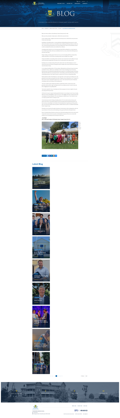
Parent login (74, 405)
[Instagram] (83, 410)
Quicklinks (83, 1)
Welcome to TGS (60, 3)
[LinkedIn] (85, 410)
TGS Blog (59, 28)
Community (85, 3)
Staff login (85, 405)
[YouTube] (86, 410)
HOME (43, 28)
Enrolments (77, 3)
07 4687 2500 (35, 412)
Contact (79, 1)
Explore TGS (69, 3)
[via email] (54, 156)
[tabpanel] (60, 13)
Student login (79, 405)
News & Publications (53, 28)
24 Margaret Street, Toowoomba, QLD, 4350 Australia (41, 413)
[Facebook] (81, 410)
